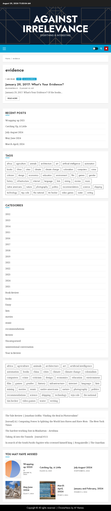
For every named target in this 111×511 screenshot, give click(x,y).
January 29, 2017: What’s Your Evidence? (34, 84)
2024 (7, 280)
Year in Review (13, 352)
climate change (52, 169)
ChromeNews (64, 507)
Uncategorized (13, 340)
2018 (7, 250)
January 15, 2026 (27, 473)
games (82, 175)
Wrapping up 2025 (15, 120)
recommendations (29, 79)
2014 (7, 226)
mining (67, 181)
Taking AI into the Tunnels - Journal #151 (26, 436)
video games (68, 192)
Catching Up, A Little (16, 126)
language (48, 181)
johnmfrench (12, 88)
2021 (7, 262)
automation (89, 163)
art (57, 163)
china (19, 169)
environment (61, 175)
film (72, 175)
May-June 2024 (13, 138)
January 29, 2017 (28, 88)
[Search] (101, 48)
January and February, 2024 (88, 488)
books (9, 169)
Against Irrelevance (55, 24)
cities (28, 169)
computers (82, 169)
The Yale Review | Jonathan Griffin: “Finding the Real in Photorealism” (41, 415)
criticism (10, 175)
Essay (8, 304)
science (86, 186)
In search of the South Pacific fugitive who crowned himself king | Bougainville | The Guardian (55, 442)
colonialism (68, 169)
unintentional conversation (19, 346)
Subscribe (106, 49)
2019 (7, 256)
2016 (7, 238)
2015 (7, 232)
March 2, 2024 (81, 492)
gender (92, 175)
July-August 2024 (14, 132)
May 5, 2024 (63, 495)
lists (58, 181)
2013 (7, 220)
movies (78, 181)
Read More (12, 98)
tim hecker (53, 192)
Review (9, 334)
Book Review (12, 292)
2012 (7, 214)
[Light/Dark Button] (95, 48)
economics (33, 175)
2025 (7, 286)
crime (93, 169)
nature (29, 186)
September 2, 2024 (83, 471)
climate (38, 169)
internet (36, 181)
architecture (46, 163)
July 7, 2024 (29, 494)
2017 (19, 79)
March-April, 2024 (14, 144)
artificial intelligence (71, 163)
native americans (14, 186)
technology (12, 192)
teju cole (25, 192)
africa (9, 163)
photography (42, 186)
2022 (7, 268)
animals (33, 163)
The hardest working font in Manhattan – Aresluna (31, 430)
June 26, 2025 (47, 471)
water (80, 192)
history (10, 181)
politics (55, 186)
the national (38, 192)
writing (90, 192)
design (21, 175)
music (87, 181)
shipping (98, 186)
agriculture (21, 163)
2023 (7, 274)
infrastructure (23, 181)
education (47, 175)
